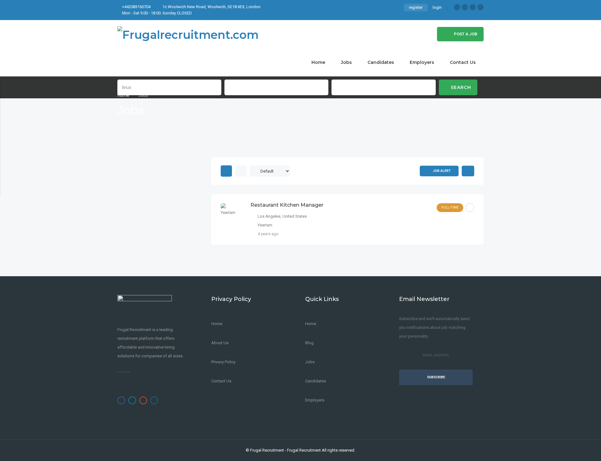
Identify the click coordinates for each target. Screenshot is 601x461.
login (437, 7)
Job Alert (442, 171)
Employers (422, 62)
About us (220, 342)
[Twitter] (465, 7)
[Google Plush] (473, 7)
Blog (309, 342)
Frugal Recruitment (267, 450)
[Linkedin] (480, 7)
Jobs (346, 62)
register (416, 7)
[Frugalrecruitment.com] (188, 34)
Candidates (380, 62)
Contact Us (463, 62)
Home (318, 62)
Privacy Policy (223, 362)
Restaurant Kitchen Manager (286, 205)
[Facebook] (457, 7)
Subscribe (436, 377)
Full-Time (450, 207)
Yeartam (265, 225)
